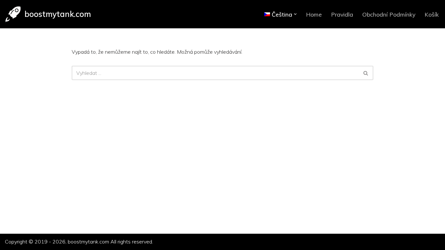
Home (314, 14)
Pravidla (342, 14)
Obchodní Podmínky (388, 14)
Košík (431, 14)
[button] (295, 14)
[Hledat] (366, 73)
